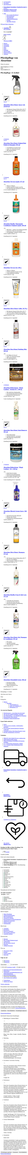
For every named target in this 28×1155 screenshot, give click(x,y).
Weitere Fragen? (7, 922)
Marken (5, 702)
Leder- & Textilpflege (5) (15, 706)
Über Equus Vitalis (8, 950)
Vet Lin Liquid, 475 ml (14, 181)
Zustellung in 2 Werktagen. (10, 11)
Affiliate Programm (8, 945)
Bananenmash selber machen (10, 717)
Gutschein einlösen (8, 934)
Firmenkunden (7, 923)
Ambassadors (7, 941)
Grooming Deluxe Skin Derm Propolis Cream (14, 731)
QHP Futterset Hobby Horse (10, 739)
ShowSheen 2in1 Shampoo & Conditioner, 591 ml (15, 638)
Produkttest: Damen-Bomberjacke (12, 718)
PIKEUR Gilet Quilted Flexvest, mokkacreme (14, 738)
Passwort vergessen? (8, 931)
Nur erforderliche (11, 1010)
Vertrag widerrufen (5, 984)
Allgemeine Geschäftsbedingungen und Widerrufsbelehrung (13, 973)
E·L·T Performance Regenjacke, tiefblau (13, 743)
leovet (5, 724)
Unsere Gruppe (7, 953)
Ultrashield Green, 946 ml (15, 680)
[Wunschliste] (5, 36)
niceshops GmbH (11, 967)
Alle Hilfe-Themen (11, 21)
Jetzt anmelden (7, 29)
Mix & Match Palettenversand (11, 940)
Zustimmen (3, 1010)
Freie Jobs (6, 954)
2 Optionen (6, 139)
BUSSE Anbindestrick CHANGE (12, 732)
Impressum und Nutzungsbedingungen (13, 969)
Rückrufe (6, 944)
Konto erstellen (7, 34)
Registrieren (6, 930)
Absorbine (9, 703)
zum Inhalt (6, 3)
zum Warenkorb (7, 4)
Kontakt (8, 20)
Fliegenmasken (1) (14, 704)
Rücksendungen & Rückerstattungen (12, 919)
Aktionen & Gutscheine (9, 920)
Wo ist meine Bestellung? (13, 15)
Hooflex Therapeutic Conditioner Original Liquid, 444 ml (15, 224)
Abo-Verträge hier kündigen (10, 977)
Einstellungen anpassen (21, 1010)
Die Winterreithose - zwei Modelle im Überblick (15, 715)
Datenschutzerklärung (20, 1008)
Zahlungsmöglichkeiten (12, 19)
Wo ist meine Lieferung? (9, 932)
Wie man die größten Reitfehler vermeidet (13, 714)
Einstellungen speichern (6, 1152)
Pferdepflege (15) (14, 707)
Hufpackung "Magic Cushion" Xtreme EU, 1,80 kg (13, 388)
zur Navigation (7, 1)
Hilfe (5, 13)
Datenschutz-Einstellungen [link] (10, 976)
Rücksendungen (10, 16)
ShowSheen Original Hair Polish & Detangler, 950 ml (15, 144)
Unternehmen (7, 980)
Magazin (6, 939)
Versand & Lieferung (9, 918)
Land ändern (15, 964)
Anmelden (6, 928)
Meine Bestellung (8, 914)
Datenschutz (6, 971)
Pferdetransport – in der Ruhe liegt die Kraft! (14, 713)
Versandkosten (10, 17)
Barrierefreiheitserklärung (10, 975)
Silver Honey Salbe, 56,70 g (15, 308)
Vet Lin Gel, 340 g (12, 267)
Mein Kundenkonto (8, 916)
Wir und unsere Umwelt (9, 943)
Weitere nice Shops (8, 981)
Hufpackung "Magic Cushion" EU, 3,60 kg (13, 468)
